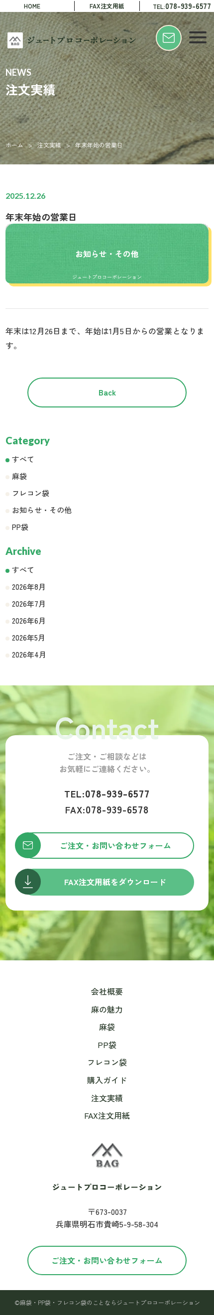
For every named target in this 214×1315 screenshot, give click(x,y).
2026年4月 (29, 654)
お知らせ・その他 (42, 510)
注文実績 (49, 144)
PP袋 (20, 527)
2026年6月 (29, 620)
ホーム (14, 144)
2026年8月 (29, 586)
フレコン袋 (30, 493)
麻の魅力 (107, 1009)
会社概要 (107, 991)
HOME (32, 5)
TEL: (182, 5)
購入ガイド (107, 1080)
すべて (23, 459)
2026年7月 (29, 603)
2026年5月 (28, 637)
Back (107, 392)
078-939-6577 (107, 793)
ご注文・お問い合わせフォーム (107, 1260)
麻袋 (19, 476)
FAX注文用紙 (107, 5)
